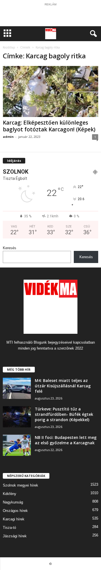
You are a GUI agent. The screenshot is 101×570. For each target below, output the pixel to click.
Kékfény (9, 494)
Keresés (9, 248)
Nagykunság (13, 502)
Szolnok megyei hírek (20, 485)
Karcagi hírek (13, 519)
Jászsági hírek (15, 536)
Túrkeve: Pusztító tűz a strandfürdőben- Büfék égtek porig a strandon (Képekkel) (64, 414)
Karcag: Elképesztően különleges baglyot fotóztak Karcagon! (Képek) (49, 126)
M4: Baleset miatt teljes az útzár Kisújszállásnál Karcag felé (63, 386)
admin (8, 136)
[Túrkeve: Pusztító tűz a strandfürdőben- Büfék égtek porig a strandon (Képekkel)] (17, 416)
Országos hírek (15, 511)
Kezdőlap (9, 47)
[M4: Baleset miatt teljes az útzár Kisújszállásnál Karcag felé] (17, 388)
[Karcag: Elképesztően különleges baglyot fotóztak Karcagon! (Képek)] (50, 91)
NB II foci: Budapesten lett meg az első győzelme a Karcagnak (66, 440)
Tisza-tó (9, 527)
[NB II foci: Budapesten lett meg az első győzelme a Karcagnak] (17, 445)
